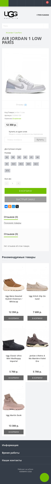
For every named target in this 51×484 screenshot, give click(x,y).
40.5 (21, 164)
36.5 (13, 164)
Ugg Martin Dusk (14, 415)
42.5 (36, 164)
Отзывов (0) (11, 216)
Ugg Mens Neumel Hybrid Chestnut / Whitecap (13, 299)
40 (25, 157)
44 (37, 157)
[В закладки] (22, 266)
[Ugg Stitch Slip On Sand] (37, 280)
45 (7, 164)
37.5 (7, 170)
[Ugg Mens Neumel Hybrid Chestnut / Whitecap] (14, 280)
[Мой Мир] (13, 206)
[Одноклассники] (9, 206)
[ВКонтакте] (6, 206)
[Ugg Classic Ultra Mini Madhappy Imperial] (14, 339)
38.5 (28, 164)
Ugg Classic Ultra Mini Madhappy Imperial (13, 358)
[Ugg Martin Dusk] (14, 399)
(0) (25, 104)
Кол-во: (8, 179)
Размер (8, 153)
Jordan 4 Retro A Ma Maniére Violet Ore (37, 358)
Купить (40, 139)
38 (13, 157)
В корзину (25, 190)
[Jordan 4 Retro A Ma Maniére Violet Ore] (37, 339)
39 (19, 157)
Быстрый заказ (25, 199)
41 (31, 157)
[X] (17, 206)
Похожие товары (12, 222)
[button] (21, 3)
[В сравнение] (23, 270)
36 (7, 157)
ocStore (30, 469)
